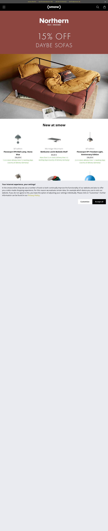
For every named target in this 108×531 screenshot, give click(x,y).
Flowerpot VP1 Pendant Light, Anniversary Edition (90, 153)
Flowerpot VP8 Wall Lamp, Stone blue (18, 153)
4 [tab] (54, 116)
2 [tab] (48, 116)
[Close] (105, 2)
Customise (84, 202)
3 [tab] (51, 116)
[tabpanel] (54, 65)
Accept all (99, 202)
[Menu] (4, 7)
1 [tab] (44, 116)
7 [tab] (63, 116)
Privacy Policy (34, 195)
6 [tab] (60, 116)
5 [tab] (57, 116)
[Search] (97, 7)
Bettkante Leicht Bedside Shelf (54, 152)
